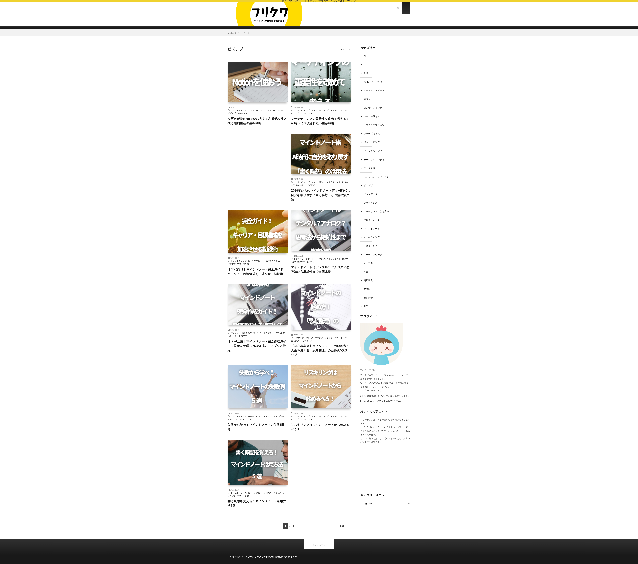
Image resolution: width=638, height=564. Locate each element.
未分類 (367, 289)
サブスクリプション (374, 125)
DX (365, 64)
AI (365, 55)
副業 (366, 271)
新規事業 (368, 280)
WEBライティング (373, 81)
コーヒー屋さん (372, 116)
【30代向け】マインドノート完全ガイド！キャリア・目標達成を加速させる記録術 (257, 271)
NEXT (341, 526)
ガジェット (235, 333)
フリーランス (243, 113)
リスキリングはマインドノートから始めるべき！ (320, 427)
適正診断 (368, 297)
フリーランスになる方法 (376, 211)
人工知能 (368, 263)
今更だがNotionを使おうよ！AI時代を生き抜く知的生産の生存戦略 (257, 121)
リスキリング (370, 245)
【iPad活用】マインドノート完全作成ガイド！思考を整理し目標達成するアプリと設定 (257, 345)
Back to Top (319, 544)
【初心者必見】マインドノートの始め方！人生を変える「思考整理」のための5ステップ (320, 350)
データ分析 (369, 168)
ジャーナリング (318, 182)
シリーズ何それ (372, 133)
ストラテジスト (255, 110)
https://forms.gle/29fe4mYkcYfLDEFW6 (380, 401)
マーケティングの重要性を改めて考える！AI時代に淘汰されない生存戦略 (320, 121)
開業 (366, 306)
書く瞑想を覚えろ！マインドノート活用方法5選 (257, 503)
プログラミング (372, 219)
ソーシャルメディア (374, 150)
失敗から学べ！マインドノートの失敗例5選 (256, 427)
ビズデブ (232, 113)
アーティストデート (374, 90)
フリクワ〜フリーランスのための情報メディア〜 (272, 556)
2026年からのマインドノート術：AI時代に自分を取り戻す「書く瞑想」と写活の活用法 (320, 195)
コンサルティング (238, 110)
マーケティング (372, 237)
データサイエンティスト (376, 159)
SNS (366, 73)
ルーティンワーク (373, 254)
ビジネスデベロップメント (377, 176)
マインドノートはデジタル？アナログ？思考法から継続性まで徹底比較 (320, 269)
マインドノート (372, 228)
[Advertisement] (258, 159)
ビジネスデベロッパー (273, 110)
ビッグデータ (370, 194)
